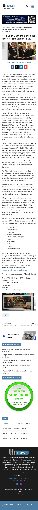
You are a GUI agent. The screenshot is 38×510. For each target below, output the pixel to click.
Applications (15, 27)
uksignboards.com (25, 494)
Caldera (24, 433)
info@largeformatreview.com (19, 478)
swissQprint (7, 438)
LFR (3, 27)
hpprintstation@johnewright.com (13, 290)
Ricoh (24, 429)
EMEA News (7, 429)
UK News (29, 424)
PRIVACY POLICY (19, 480)
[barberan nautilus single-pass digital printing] (19, 19)
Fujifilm (16, 429)
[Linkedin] (17, 484)
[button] (27, 6)
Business (7, 27)
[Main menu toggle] (32, 6)
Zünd (16, 438)
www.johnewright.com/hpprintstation (15, 270)
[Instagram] (21, 484)
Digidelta (24, 438)
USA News (19, 424)
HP (6, 315)
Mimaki (5, 424)
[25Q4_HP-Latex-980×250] (19, 336)
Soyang (5, 433)
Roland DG (14, 433)
